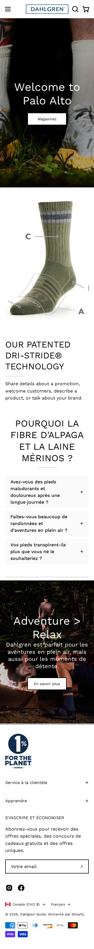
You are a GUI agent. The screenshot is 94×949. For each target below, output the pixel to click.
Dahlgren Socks (33, 914)
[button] (74, 9)
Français (58, 904)
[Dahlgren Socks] (47, 9)
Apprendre (16, 800)
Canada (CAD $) (26, 904)
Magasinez (47, 119)
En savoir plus (47, 684)
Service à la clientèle (26, 782)
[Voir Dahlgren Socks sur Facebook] (21, 888)
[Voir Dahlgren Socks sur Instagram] (9, 888)
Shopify (78, 914)
